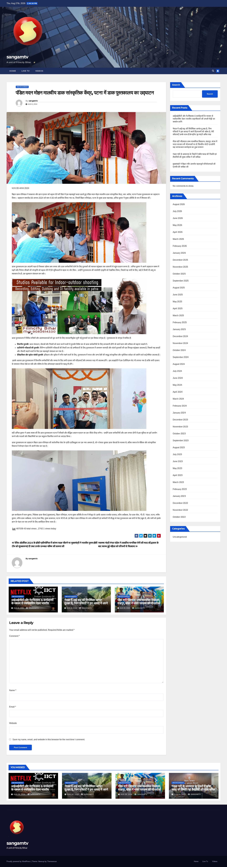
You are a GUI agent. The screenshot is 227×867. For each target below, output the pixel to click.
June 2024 (178, 378)
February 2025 (180, 322)
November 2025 (180, 267)
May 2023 (177, 468)
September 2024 (181, 357)
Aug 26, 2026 (19, 794)
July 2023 (177, 454)
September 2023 (181, 440)
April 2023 (178, 475)
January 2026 (179, 253)
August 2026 (179, 204)
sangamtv (17, 57)
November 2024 (180, 343)
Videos (39, 71)
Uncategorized (22, 87)
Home (12, 71)
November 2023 (180, 427)
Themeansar (51, 861)
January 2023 (179, 496)
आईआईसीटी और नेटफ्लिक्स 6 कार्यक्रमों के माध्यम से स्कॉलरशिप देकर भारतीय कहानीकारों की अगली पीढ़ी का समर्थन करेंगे (32, 605)
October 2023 (179, 433)
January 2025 (179, 329)
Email (12, 707)
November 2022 (180, 510)
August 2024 (179, 364)
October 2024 (179, 350)
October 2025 (179, 274)
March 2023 (178, 482)
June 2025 (178, 295)
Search (176, 85)
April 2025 (178, 308)
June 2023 (178, 461)
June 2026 (178, 218)
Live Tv (26, 71)
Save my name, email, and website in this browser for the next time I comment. (48, 739)
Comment (14, 636)
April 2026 (178, 232)
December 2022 (180, 503)
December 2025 (180, 260)
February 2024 (180, 406)
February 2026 (180, 246)
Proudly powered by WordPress (19, 861)
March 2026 (178, 239)
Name (12, 690)
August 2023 (179, 447)
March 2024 (178, 399)
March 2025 (178, 315)
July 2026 (177, 211)
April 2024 (178, 392)
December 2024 (180, 336)
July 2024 (177, 371)
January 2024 (179, 413)
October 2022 (179, 517)
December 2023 (180, 420)
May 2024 (177, 385)
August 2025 (179, 288)
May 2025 (177, 301)
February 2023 (180, 489)
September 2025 (181, 281)
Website (13, 723)
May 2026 (177, 225)
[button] (213, 71)
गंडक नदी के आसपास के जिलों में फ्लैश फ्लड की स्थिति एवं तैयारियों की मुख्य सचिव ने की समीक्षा (193, 789)
